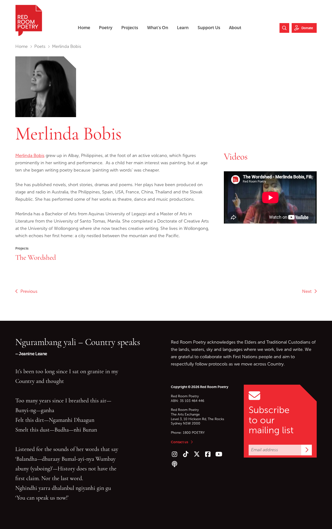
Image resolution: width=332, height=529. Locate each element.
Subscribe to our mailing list (271, 420)
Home (21, 46)
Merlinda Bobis (29, 155)
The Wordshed (35, 257)
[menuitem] (84, 28)
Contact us (179, 442)
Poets (39, 46)
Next (308, 291)
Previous (27, 291)
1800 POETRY (194, 432)
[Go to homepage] (28, 20)
